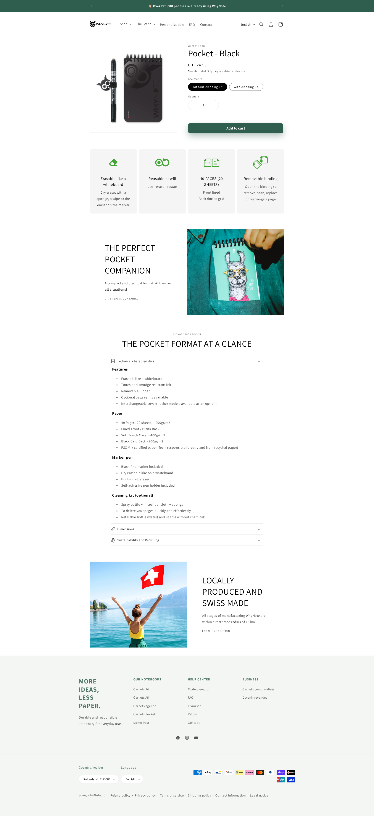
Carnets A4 (141, 689)
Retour (193, 714)
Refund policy (120, 795)
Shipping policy (199, 795)
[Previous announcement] (91, 6)
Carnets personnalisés (258, 689)
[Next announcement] (283, 6)
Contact (194, 722)
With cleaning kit (246, 87)
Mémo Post (141, 722)
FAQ (190, 697)
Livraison (194, 706)
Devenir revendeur (255, 697)
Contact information (230, 795)
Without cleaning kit (208, 87)
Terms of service (172, 795)
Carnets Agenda (144, 706)
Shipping (212, 71)
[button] (125, 24)
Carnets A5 (141, 697)
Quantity (193, 96)
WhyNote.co (97, 795)
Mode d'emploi (199, 689)
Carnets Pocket (144, 714)
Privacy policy (145, 795)
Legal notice (259, 795)
